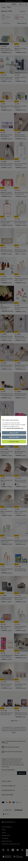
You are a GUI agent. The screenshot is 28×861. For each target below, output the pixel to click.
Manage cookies (14, 432)
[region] (14, 430)
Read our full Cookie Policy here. (15, 428)
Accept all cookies (14, 441)
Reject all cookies (14, 437)
